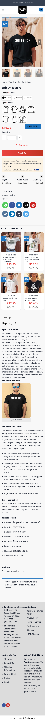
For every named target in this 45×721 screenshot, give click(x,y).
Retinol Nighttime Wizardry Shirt (31, 299)
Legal (6, 682)
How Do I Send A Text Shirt (10, 299)
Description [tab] (8, 317)
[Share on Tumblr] (19, 214)
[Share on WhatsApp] (5, 205)
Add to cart (24, 145)
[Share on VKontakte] (5, 214)
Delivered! (39, 183)
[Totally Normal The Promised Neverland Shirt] (34, 242)
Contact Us (9, 663)
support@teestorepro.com (22, 607)
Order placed (6, 183)
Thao (6, 199)
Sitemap (30, 630)
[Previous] (5, 42)
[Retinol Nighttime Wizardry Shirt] (34, 283)
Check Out (22, 153)
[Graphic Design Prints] (22, 10)
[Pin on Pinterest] (33, 205)
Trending (12, 82)
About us (8, 659)
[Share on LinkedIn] (12, 214)
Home (4, 82)
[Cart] (41, 10)
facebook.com (21, 536)
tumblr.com (17, 555)
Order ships (22, 183)
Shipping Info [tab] (9, 323)
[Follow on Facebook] (4, 705)
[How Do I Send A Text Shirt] (11, 283)
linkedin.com (19, 531)
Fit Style (5, 93)
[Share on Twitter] (19, 205)
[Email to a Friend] (26, 205)
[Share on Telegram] (26, 214)
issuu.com (15, 546)
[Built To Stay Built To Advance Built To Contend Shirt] (11, 242)
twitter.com (19, 526)
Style (4, 103)
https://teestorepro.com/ (26, 522)
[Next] (40, 42)
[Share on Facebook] (12, 205)
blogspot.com (20, 550)
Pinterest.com (20, 541)
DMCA (7, 678)
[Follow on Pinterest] (8, 705)
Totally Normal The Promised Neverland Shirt (32, 259)
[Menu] (3, 9)
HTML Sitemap (33, 634)
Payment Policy (10, 674)
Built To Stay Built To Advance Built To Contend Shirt (9, 259)
